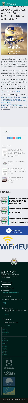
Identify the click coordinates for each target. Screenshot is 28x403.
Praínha (4, 328)
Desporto (4, 343)
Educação (4, 346)
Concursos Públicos (6, 359)
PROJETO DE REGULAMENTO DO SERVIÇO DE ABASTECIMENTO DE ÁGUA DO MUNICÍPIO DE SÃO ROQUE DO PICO (17, 170)
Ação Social (5, 340)
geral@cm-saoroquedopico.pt (11, 292)
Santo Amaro (5, 331)
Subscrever (7, 325)
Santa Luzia (4, 329)
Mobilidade (4, 351)
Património (4, 352)
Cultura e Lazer (5, 342)
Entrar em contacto (6, 282)
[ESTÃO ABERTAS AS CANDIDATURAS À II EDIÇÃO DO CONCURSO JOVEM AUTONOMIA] (14, 39)
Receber (7, 315)
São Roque (4, 334)
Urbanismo (4, 354)
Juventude (4, 349)
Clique (2, 299)
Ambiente (4, 338)
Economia (4, 345)
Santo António (5, 332)
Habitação (4, 348)
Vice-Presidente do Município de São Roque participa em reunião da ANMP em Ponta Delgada (16, 179)
